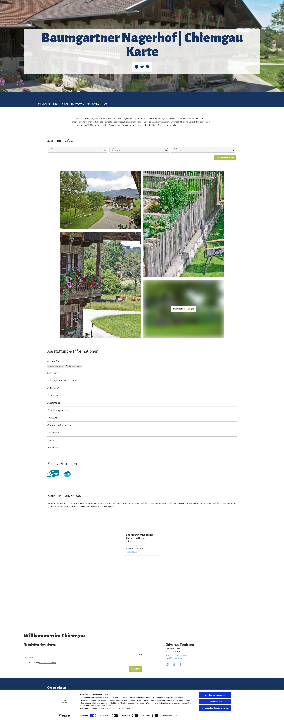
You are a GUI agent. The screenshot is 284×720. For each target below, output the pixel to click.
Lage (105, 104)
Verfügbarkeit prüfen (225, 158)
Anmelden (135, 669)
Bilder (65, 104)
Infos (55, 104)
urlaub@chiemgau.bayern (177, 655)
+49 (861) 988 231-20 (174, 658)
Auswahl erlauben (215, 701)
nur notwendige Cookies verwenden (215, 708)
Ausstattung (93, 104)
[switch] (115, 715)
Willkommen (44, 104)
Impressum (119, 708)
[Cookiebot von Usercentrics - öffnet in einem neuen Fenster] (65, 715)
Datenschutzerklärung (105, 706)
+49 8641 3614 (133, 552)
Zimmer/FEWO (77, 104)
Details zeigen (168, 716)
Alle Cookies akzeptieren (215, 695)
